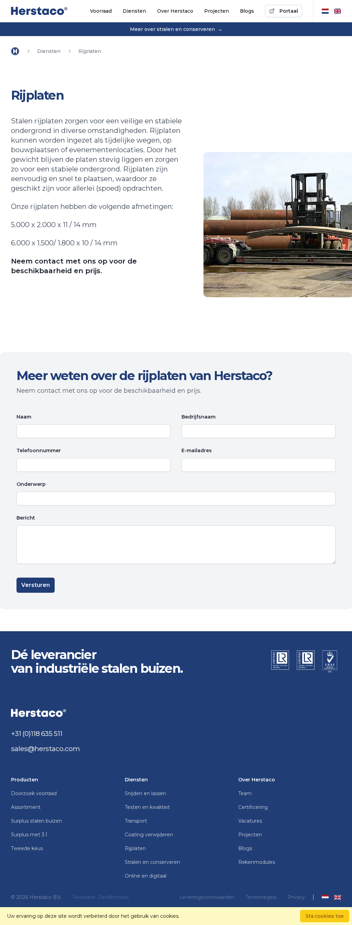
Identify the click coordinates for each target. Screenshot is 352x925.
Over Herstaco (175, 11)
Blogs (247, 11)
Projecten (216, 11)
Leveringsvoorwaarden (206, 897)
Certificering (253, 807)
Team (245, 793)
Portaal (288, 11)
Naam (23, 417)
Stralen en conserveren (152, 862)
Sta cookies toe (325, 916)
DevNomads (113, 897)
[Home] (15, 51)
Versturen (35, 585)
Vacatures (250, 821)
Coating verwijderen (149, 835)
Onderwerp (31, 484)
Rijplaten (135, 848)
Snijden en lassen (145, 793)
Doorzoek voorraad (34, 793)
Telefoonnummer (38, 450)
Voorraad (101, 11)
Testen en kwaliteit (147, 807)
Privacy (296, 897)
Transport (136, 821)
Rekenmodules (256, 862)
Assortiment (26, 807)
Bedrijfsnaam (199, 417)
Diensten (134, 11)
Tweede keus (27, 848)
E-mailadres (197, 450)
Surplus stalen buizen (36, 821)
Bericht (25, 518)
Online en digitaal (145, 876)
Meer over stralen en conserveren (176, 29)
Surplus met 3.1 (29, 835)
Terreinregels (260, 897)
